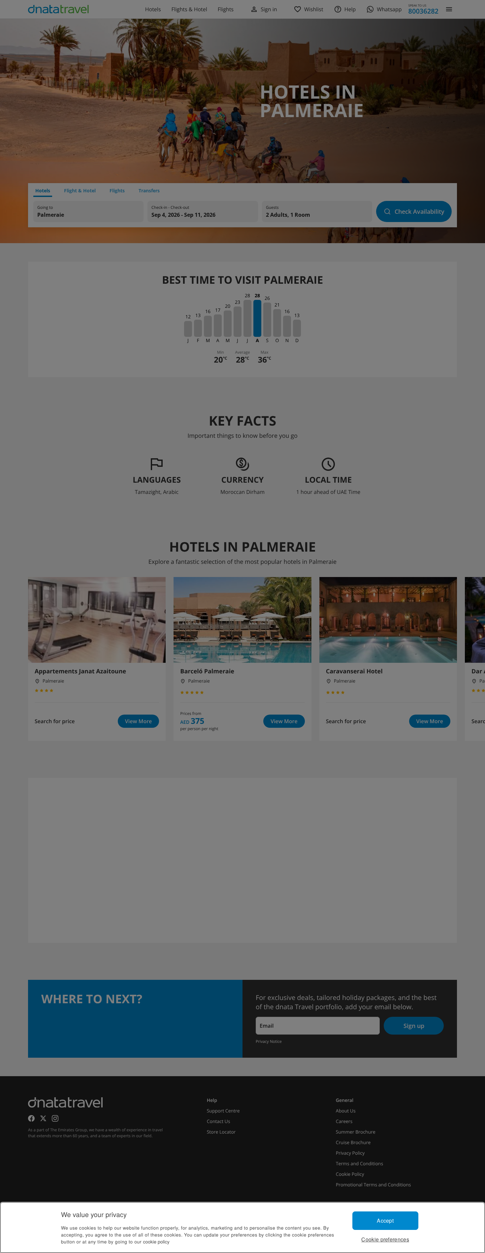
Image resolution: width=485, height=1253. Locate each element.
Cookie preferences (385, 1239)
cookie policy (156, 1241)
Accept (385, 1220)
